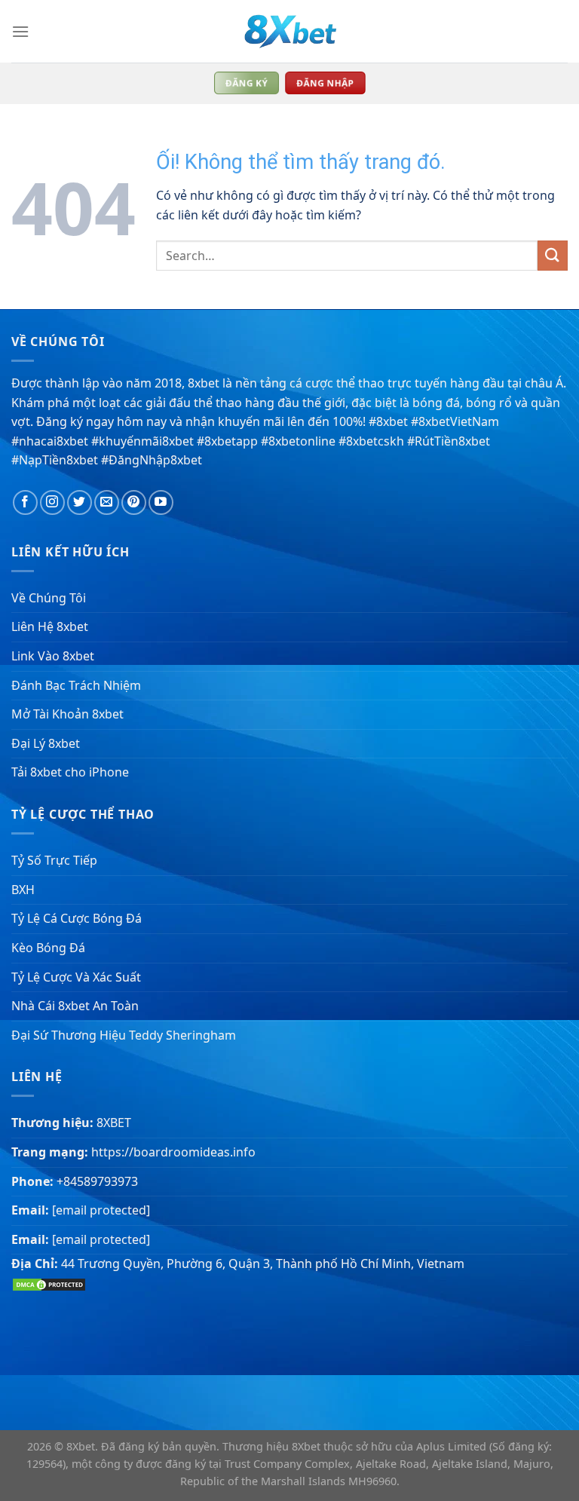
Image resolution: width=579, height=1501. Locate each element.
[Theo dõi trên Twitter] (79, 502)
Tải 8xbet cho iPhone (70, 772)
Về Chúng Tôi (48, 598)
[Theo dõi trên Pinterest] (133, 502)
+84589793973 (97, 1181)
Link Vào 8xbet (52, 656)
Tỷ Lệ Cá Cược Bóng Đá (76, 918)
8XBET (113, 1122)
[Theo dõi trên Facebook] (25, 502)
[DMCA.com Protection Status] (49, 1283)
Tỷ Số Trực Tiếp (54, 860)
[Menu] (20, 31)
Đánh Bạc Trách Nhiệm (76, 685)
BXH (23, 889)
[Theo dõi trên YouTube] (161, 502)
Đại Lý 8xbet (45, 743)
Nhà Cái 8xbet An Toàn (75, 1005)
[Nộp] (553, 255)
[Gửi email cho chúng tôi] (106, 502)
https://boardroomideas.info (173, 1152)
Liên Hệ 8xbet (49, 626)
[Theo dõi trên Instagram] (52, 502)
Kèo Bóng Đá (48, 947)
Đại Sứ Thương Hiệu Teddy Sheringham (123, 1035)
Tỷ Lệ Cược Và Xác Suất (76, 977)
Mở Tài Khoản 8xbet (67, 714)
